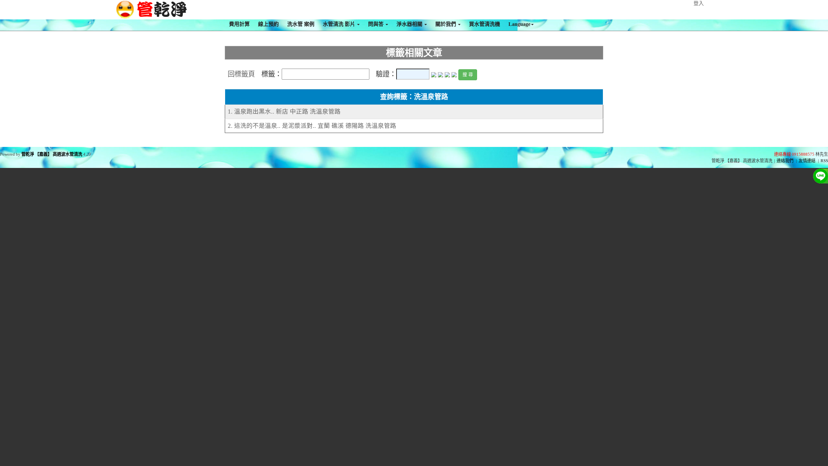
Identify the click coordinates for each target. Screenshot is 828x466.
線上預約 (268, 24)
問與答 (376, 24)
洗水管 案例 (300, 24)
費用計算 (239, 24)
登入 (698, 3)
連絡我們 (785, 160)
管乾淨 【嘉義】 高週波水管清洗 (51, 154)
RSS (824, 160)
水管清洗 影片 (339, 24)
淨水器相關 (410, 24)
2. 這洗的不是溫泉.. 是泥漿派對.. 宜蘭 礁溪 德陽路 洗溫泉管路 (312, 125)
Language (519, 24)
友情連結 (807, 160)
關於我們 (446, 24)
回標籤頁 (241, 74)
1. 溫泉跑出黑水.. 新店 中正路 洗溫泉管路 (284, 111)
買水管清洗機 (484, 24)
